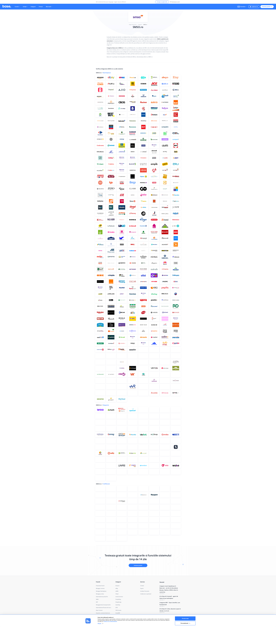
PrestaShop (118, 599)
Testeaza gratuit (266, 6)
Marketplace (107, 73)
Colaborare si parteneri (145, 594)
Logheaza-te (255, 6)
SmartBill (118, 613)
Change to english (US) (162, 1)
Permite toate (185, 618)
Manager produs (100, 594)
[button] (242, 6)
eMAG (117, 591)
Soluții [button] (24, 6)
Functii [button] (17, 6)
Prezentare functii (100, 585)
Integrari (33, 6)
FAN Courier (118, 610)
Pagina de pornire (132, 24)
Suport (141, 588)
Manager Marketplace (101, 591)
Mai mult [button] (48, 6)
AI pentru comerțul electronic (103, 613)
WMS (97, 599)
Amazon (117, 585)
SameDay (118, 605)
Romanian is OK (176, 2)
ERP (97, 602)
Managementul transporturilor (103, 605)
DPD (117, 607)
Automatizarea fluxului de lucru (103, 607)
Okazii (117, 594)
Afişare (99, 623)
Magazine (106, 405)
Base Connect (99, 610)
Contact (142, 585)
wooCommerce (119, 596)
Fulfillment (106, 484)
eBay (117, 588)
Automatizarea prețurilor (102, 596)
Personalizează (184, 623)
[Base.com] (7, 6)
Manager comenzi (100, 588)
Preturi (41, 6)
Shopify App (118, 602)
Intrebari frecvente (144, 591)
